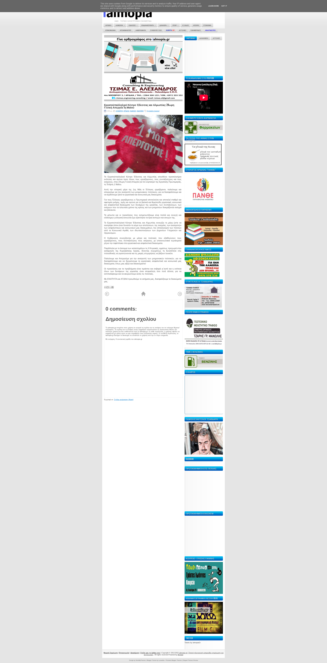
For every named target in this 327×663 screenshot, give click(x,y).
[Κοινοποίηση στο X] (110, 287)
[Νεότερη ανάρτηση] (107, 295)
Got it (224, 6)
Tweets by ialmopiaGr (193, 643)
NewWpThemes (141, 660)
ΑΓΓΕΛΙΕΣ (216, 38)
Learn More (213, 6)
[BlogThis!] (107, 287)
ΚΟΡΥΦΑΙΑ (191, 38)
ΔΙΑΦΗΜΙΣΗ (203, 38)
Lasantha (161, 660)
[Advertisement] (204, 58)
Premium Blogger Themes (174, 660)
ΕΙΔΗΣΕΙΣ (140, 111)
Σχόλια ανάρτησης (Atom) (123, 400)
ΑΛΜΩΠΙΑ (119, 111)
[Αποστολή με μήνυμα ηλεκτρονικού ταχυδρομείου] (105, 287)
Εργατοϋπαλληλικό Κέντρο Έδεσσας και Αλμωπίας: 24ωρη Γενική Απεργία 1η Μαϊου (139, 106)
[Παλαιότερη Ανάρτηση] (180, 295)
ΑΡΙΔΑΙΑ (126, 111)
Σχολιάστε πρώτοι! (153, 111)
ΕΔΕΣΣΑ (133, 111)
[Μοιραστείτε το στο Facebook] (112, 287)
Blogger (180, 655)
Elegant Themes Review (190, 660)
